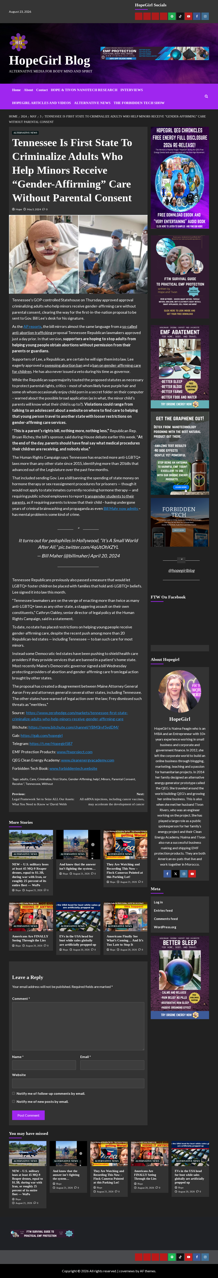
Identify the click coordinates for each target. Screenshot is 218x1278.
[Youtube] (188, 16)
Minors (105, 779)
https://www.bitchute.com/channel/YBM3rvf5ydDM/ (74, 727)
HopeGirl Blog (49, 60)
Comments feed (166, 919)
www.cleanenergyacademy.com (87, 760)
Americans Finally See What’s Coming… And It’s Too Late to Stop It (125, 940)
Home (16, 90)
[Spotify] (172, 16)
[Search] (206, 96)
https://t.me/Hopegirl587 (51, 743)
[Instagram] (205, 16)
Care (33, 779)
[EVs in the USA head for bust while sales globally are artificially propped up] (78, 916)
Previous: (43, 799)
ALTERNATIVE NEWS (92, 103)
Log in (158, 902)
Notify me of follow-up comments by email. (51, 1093)
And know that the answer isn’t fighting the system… (66, 1174)
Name (18, 1057)
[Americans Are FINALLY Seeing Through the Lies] (31, 916)
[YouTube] (192, 873)
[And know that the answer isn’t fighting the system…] (78, 844)
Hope (19, 209)
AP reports (32, 326)
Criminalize (44, 779)
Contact (42, 90)
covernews (127, 1271)
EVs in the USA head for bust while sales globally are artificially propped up (77, 940)
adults (24, 779)
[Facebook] (197, 16)
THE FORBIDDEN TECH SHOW (139, 103)
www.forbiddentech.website (73, 768)
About (28, 90)
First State (60, 779)
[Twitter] (175, 873)
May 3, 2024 (34, 209)
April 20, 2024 (105, 556)
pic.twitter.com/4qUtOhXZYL (88, 547)
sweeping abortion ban (63, 365)
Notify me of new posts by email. (43, 1101)
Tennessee (32, 784)
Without (47, 784)
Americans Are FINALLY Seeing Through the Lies (145, 1174)
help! (96, 779)
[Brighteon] (163, 16)
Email (85, 1057)
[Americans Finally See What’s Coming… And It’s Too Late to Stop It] (125, 916)
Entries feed (163, 910)
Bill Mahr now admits (121, 508)
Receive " (18, 784)
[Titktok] (180, 16)
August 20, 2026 (34, 945)
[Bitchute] (147, 16)
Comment (21, 998)
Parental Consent (123, 779)
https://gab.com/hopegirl (42, 735)
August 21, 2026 (34, 890)
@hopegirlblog (181, 570)
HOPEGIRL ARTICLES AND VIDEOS (41, 103)
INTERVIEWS (131, 90)
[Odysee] (155, 16)
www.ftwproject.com (74, 751)
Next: (112, 799)
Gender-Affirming (80, 779)
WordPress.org (165, 927)
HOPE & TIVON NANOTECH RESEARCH (84, 90)
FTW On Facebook (168, 597)
